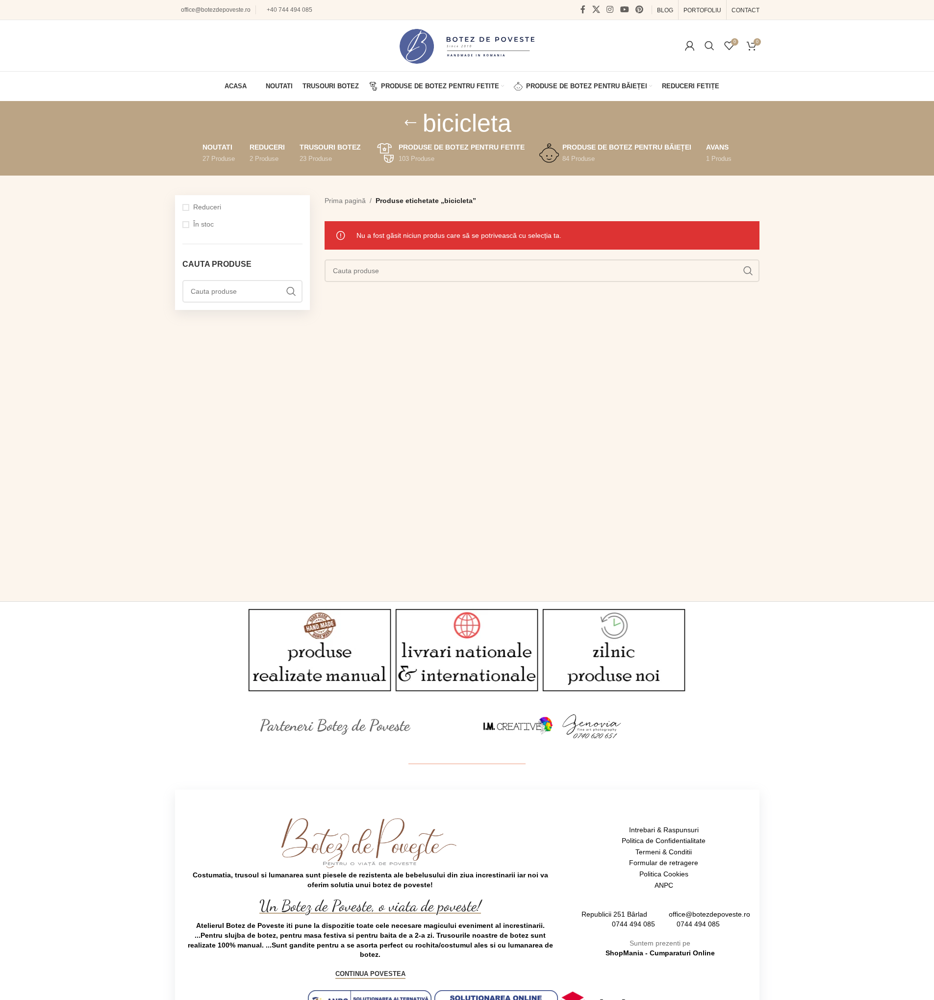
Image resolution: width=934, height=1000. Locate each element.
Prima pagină (345, 201)
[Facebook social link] (583, 9)
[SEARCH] (291, 291)
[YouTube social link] (624, 9)
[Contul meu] (690, 45)
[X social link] (596, 9)
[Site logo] (467, 45)
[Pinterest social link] (639, 9)
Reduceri (207, 207)
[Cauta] (709, 45)
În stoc (203, 224)
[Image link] (518, 725)
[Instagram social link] (610, 9)
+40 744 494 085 (289, 9)
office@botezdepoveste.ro (216, 9)
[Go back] (410, 123)
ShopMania (624, 953)
